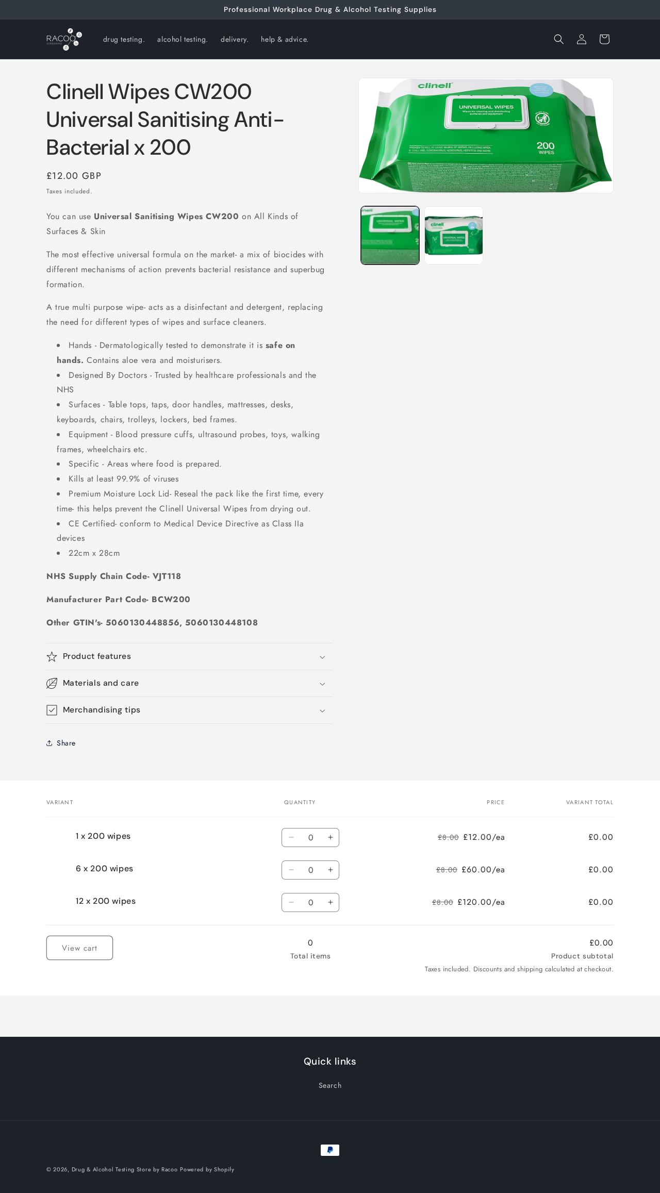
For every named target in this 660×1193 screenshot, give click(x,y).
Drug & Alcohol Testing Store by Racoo (125, 1169)
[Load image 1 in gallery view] (390, 235)
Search (330, 1085)
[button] (559, 39)
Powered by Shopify (207, 1169)
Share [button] (66, 743)
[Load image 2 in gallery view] (453, 235)
